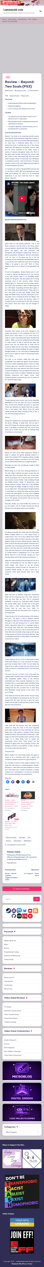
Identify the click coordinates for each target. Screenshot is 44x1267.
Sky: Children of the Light (12, 1051)
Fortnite (7, 1044)
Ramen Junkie (13, 852)
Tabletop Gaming (10, 1022)
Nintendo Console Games (12, 1011)
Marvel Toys (8, 989)
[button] (11, 863)
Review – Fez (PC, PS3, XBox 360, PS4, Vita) (11, 823)
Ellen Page (22, 837)
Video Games (17, 841)
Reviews (8, 841)
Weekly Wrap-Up (10, 941)
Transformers (8, 981)
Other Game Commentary (12, 1055)
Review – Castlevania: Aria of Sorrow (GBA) (27, 802)
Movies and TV (9, 977)
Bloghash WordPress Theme (22, 1264)
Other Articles (9, 959)
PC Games (7, 1007)
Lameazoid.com (13, 9)
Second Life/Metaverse (12, 956)
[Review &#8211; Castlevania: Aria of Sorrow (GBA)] (28, 795)
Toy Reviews (8, 985)
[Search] (36, 899)
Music (6, 944)
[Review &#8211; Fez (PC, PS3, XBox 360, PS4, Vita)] (12, 816)
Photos (6, 948)
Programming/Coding (11, 952)
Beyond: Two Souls (11, 837)
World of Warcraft (10, 1040)
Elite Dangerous (9, 1048)
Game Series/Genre (10, 1018)
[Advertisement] (22, 46)
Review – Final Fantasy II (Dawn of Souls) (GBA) (11, 802)
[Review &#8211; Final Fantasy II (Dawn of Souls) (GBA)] (12, 795)
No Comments (34, 90)
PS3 (8, 77)
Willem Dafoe (27, 841)
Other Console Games (11, 1014)
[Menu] (40, 11)
